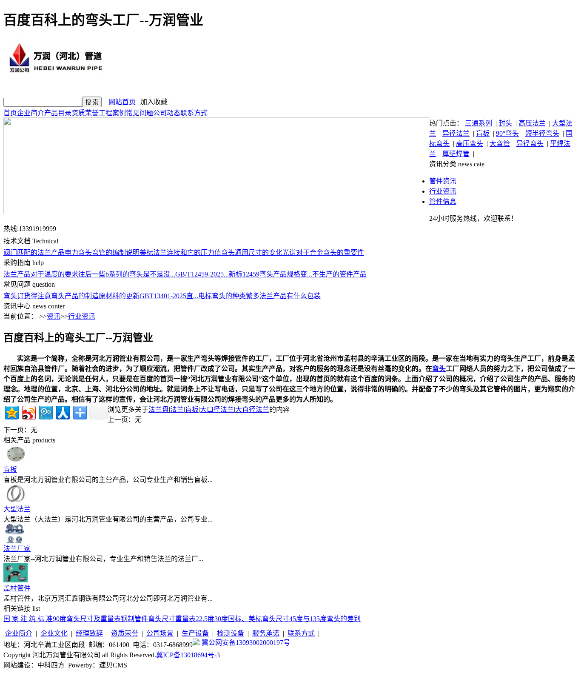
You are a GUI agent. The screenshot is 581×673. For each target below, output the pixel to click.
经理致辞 (89, 633)
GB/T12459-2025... (202, 274)
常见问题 (139, 113)
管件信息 (442, 201)
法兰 (177, 409)
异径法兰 (456, 133)
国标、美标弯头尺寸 (258, 618)
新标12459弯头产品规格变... (270, 274)
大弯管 (500, 143)
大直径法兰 (252, 409)
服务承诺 (265, 633)
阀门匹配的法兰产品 (34, 252)
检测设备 (230, 633)
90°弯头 (507, 133)
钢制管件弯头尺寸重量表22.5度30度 (174, 618)
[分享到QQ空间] (11, 411)
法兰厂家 (17, 548)
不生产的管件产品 (339, 274)
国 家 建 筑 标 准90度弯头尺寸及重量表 (62, 618)
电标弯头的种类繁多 (228, 295)
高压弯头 (469, 143)
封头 (505, 123)
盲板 (483, 133)
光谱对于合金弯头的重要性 (323, 252)
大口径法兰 (217, 409)
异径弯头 (530, 143)
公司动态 (166, 113)
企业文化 (54, 633)
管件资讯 (442, 181)
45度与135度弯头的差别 (325, 618)
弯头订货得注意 (27, 295)
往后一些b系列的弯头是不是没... (126, 274)
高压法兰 (532, 123)
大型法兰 (17, 509)
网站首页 (122, 102)
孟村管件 (17, 588)
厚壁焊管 (456, 153)
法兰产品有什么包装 (290, 295)
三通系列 (478, 123)
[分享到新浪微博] (28, 411)
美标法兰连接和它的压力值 (180, 252)
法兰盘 (158, 409)
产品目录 (57, 113)
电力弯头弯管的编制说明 (102, 252)
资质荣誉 (85, 113)
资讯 (53, 316)
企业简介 (30, 113)
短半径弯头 (542, 133)
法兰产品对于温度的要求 (40, 274)
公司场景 (160, 633)
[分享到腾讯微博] (45, 411)
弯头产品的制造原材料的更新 (95, 295)
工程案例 (112, 113)
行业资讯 (442, 191)
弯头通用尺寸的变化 (251, 252)
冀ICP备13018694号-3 (188, 655)
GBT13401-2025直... (169, 295)
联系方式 (194, 113)
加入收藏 (154, 102)
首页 (10, 113)
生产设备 (195, 633)
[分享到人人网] (62, 411)
